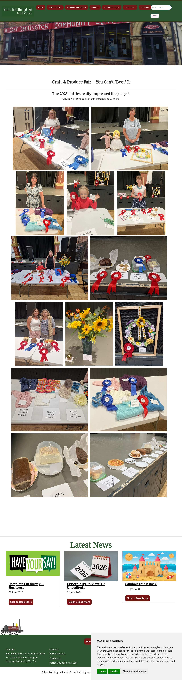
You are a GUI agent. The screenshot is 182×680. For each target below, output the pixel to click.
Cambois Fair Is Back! (141, 584)
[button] (13, 38)
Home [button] (40, 7)
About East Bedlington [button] (76, 7)
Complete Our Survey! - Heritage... (26, 586)
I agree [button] (102, 671)
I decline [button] (114, 671)
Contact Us (55, 658)
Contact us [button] (145, 7)
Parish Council (57, 653)
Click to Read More (21, 601)
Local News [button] (129, 7)
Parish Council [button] (54, 7)
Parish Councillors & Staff (63, 662)
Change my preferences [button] (134, 671)
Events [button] (94, 7)
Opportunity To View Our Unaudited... (86, 586)
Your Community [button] (111, 7)
